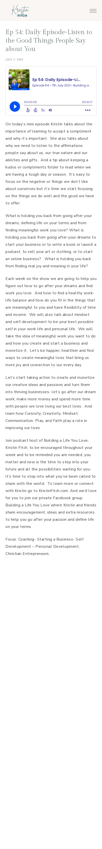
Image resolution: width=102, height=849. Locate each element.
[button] (93, 9)
